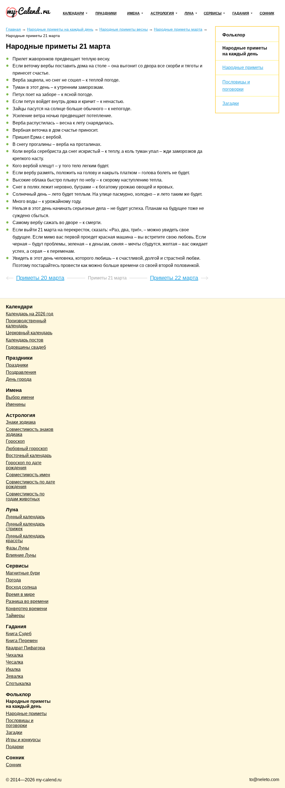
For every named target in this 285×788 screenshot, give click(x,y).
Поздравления (21, 372)
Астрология (162, 13)
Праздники (106, 13)
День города (18, 379)
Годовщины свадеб (26, 347)
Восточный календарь (28, 455)
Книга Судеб (18, 633)
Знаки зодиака (21, 422)
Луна (189, 13)
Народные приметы (242, 67)
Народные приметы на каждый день (28, 704)
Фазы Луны (17, 548)
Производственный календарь (26, 323)
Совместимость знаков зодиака (29, 432)
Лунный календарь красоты (25, 538)
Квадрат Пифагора (25, 647)
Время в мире (20, 594)
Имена (133, 13)
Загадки (230, 103)
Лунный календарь (25, 516)
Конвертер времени (26, 608)
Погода (13, 580)
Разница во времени (27, 601)
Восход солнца (21, 587)
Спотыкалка (18, 683)
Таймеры (15, 615)
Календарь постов (24, 340)
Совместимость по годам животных (25, 496)
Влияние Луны (21, 555)
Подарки (15, 746)
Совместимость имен (28, 474)
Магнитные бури (23, 573)
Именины (16, 404)
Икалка (13, 669)
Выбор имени (20, 397)
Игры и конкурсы (23, 739)
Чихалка (14, 655)
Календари (73, 13)
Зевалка (14, 676)
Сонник (267, 13)
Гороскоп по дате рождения (23, 465)
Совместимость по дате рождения (30, 484)
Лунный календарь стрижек (25, 526)
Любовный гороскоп (27, 448)
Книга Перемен (22, 640)
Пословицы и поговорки (19, 723)
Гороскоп (15, 441)
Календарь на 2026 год (29, 313)
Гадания (240, 13)
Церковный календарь (29, 332)
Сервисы (213, 13)
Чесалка (14, 662)
